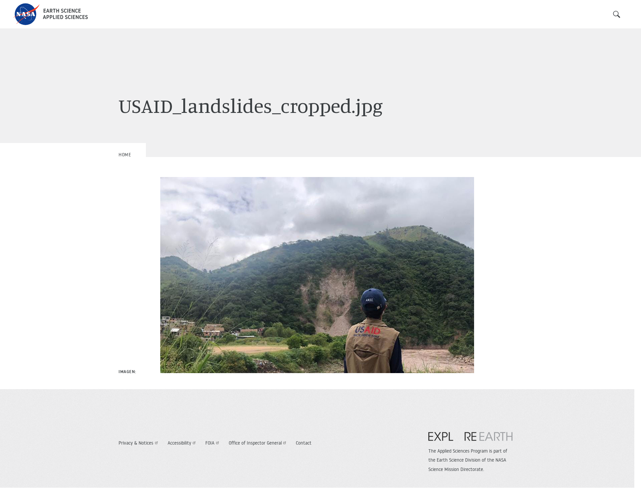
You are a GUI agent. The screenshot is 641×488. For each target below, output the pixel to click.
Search (617, 14)
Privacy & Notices (136, 443)
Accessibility (179, 443)
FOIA (209, 443)
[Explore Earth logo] (470, 440)
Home (125, 155)
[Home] (50, 14)
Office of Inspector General (255, 443)
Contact (303, 443)
